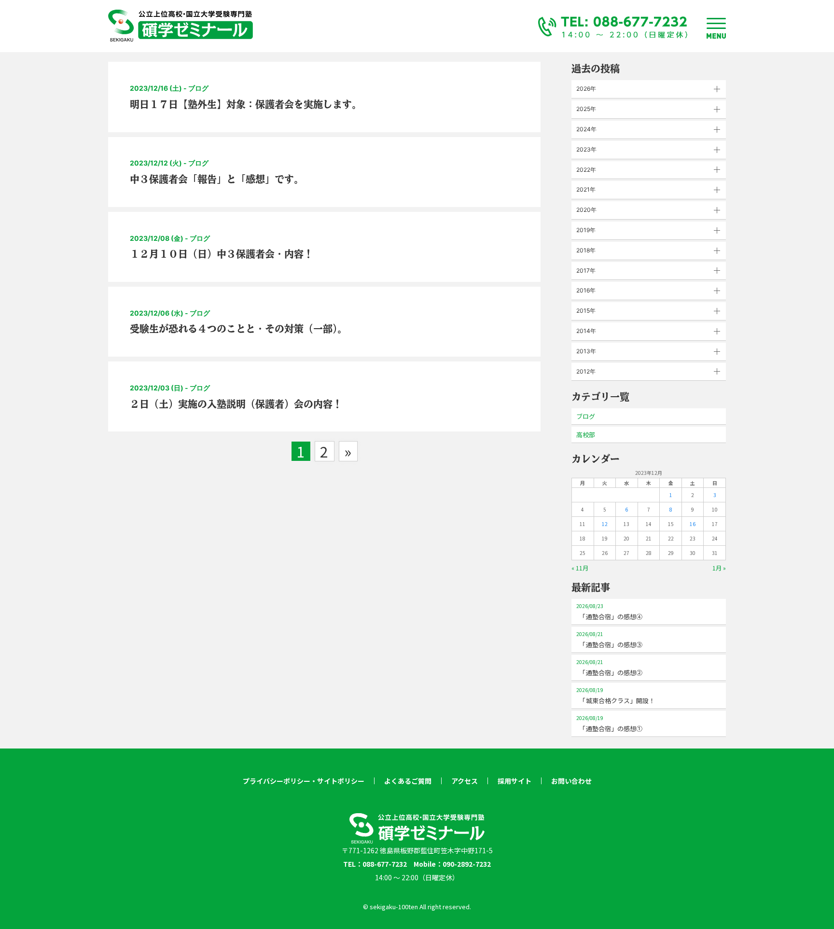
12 (605, 523)
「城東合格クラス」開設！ (615, 695)
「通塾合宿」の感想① (609, 723)
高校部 (585, 434)
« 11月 (579, 568)
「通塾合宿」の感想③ (609, 639)
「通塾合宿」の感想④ (609, 611)
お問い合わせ (571, 780)
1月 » (719, 568)
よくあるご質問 (407, 780)
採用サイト (514, 780)
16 (692, 523)
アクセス (464, 780)
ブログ (585, 416)
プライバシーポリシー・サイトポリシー (303, 780)
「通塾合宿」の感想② (609, 667)
